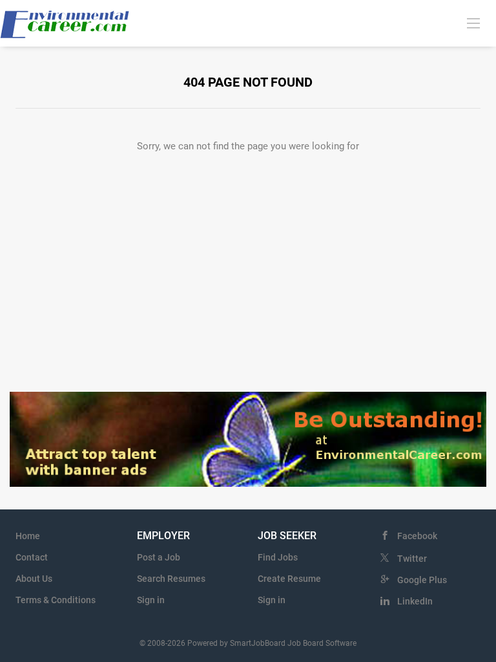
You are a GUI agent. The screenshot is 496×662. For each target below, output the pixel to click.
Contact (32, 557)
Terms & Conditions (56, 600)
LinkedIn (415, 601)
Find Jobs (278, 557)
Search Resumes (171, 578)
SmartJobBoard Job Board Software (293, 643)
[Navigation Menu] (473, 22)
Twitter (412, 558)
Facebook (417, 536)
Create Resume (289, 578)
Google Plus (422, 580)
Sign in (151, 600)
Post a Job (158, 557)
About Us (34, 578)
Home (28, 536)
